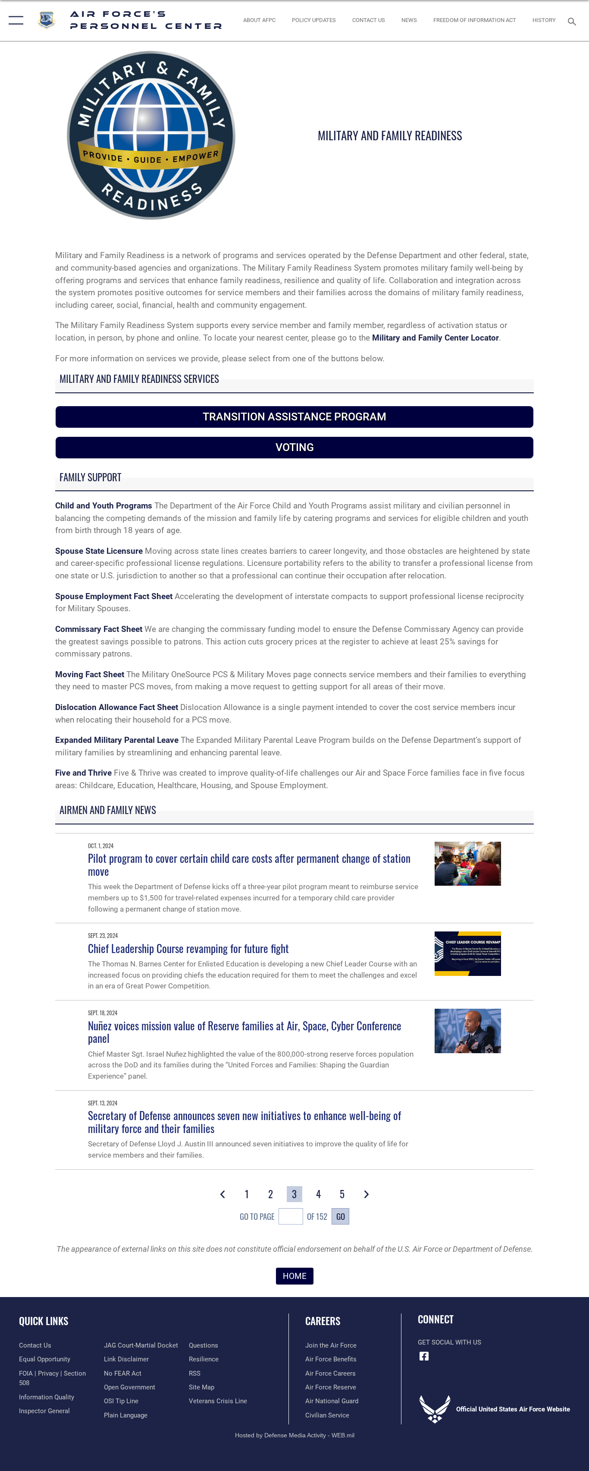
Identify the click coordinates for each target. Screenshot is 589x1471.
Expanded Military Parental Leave (117, 740)
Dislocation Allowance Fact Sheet (116, 707)
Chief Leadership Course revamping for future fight (188, 948)
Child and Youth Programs (103, 506)
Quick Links (43, 1320)
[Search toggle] (573, 20)
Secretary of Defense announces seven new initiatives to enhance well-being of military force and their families (244, 1121)
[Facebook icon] (424, 1356)
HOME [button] (295, 1276)
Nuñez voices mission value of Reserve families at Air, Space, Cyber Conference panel (244, 1031)
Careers (322, 1320)
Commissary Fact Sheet (98, 629)
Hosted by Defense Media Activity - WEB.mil (294, 1435)
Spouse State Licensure (100, 551)
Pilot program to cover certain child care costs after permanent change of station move (249, 864)
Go (340, 1216)
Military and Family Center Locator (435, 338)
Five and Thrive (83, 773)
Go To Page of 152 (283, 1216)
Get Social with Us (449, 1342)
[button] (14, 20)
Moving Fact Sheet (89, 674)
